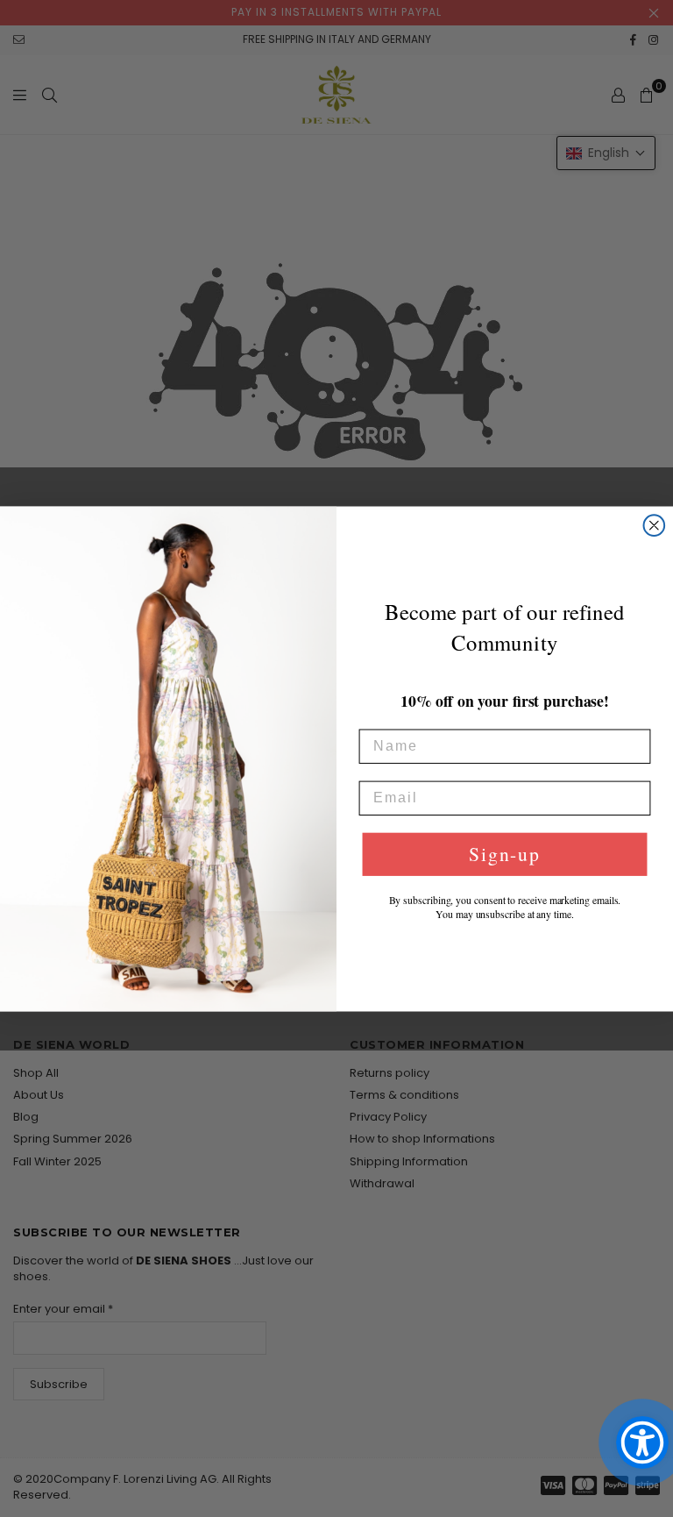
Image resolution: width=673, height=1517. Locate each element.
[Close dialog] (654, 525)
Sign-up (505, 853)
